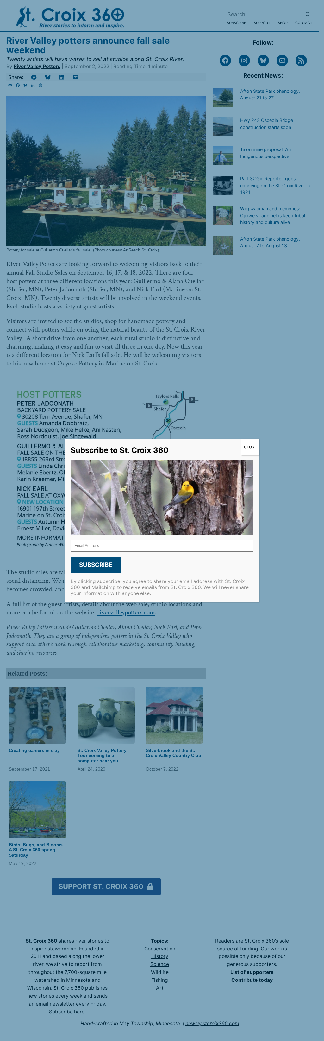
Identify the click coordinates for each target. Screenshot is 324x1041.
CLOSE (250, 447)
